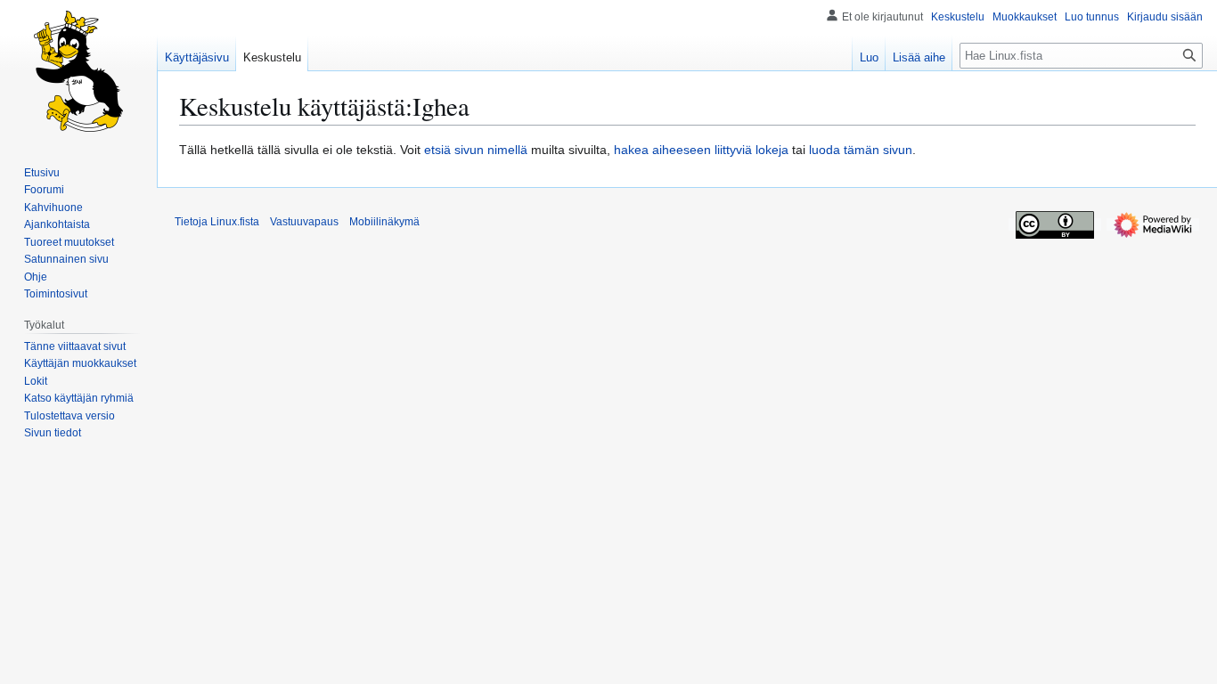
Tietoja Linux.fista (217, 222)
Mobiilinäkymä (384, 222)
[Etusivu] (78, 71)
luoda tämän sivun (860, 149)
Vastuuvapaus (304, 222)
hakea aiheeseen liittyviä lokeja (701, 149)
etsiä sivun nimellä (475, 149)
